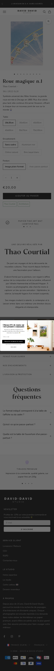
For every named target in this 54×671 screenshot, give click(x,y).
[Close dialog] (52, 322)
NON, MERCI (13, 347)
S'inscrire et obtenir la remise (13, 341)
